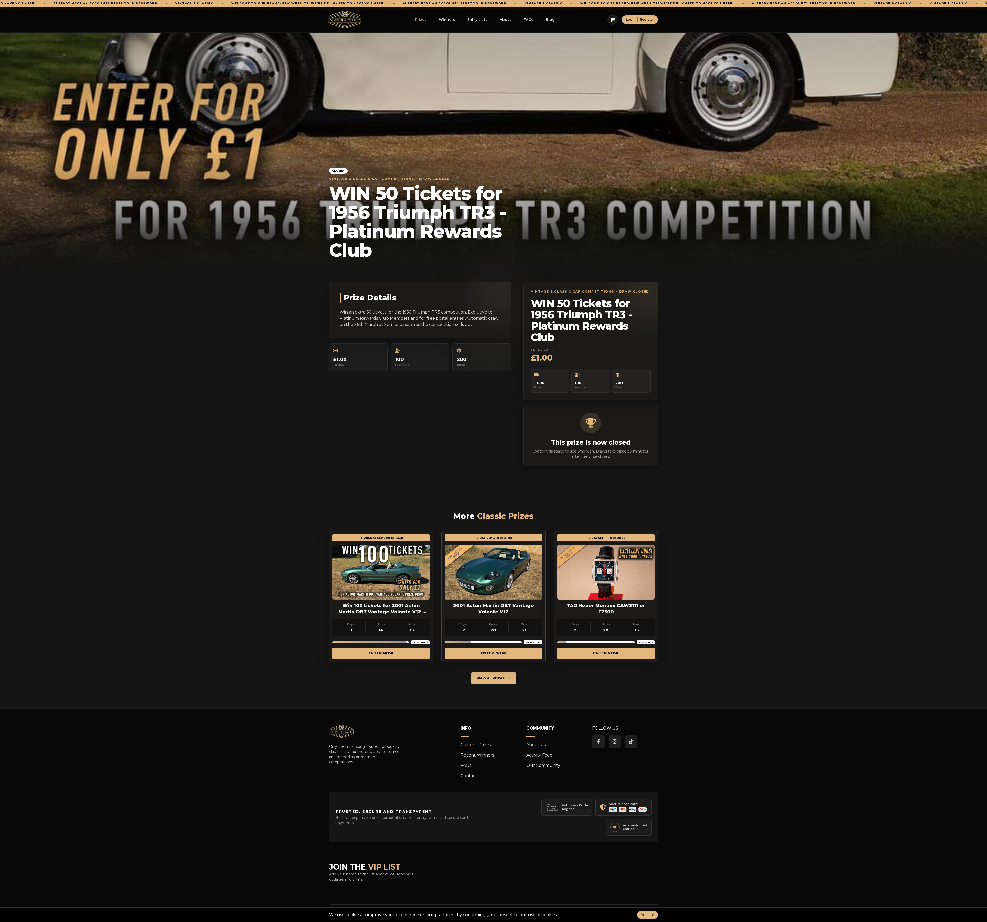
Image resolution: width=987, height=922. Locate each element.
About (505, 19)
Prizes (420, 19)
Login (630, 19)
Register (647, 19)
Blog (550, 19)
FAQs (529, 19)
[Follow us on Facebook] (598, 741)
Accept (647, 914)
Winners (447, 19)
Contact (469, 775)
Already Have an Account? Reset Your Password (317, 3)
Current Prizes (476, 744)
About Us (536, 744)
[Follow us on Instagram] (615, 741)
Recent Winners (477, 755)
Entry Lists (477, 19)
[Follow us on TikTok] (631, 741)
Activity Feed (539, 755)
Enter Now (381, 653)
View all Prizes (491, 678)
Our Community (543, 765)
